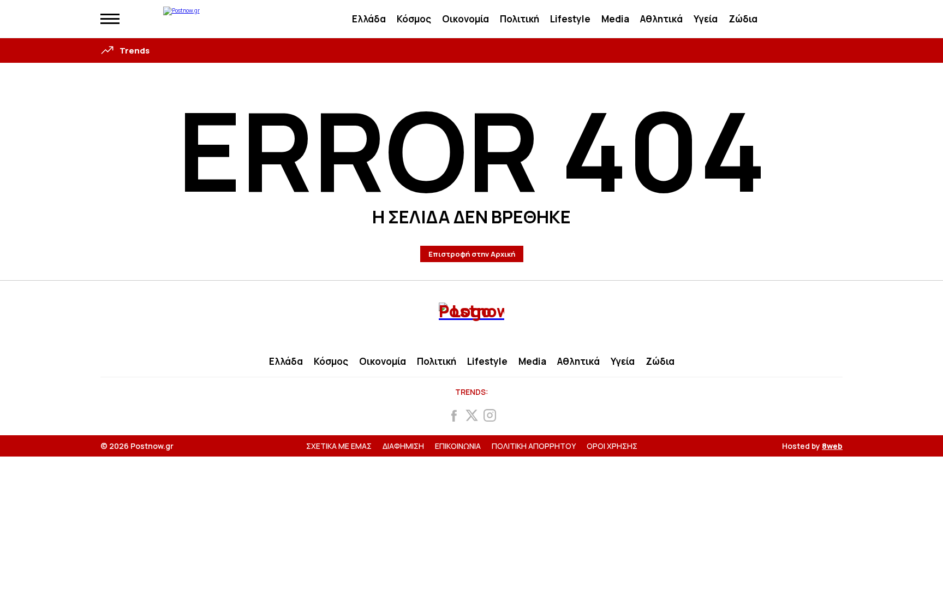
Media (615, 19)
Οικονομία (465, 19)
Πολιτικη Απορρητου (534, 446)
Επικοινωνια (458, 446)
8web (832, 446)
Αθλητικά (661, 19)
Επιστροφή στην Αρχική (471, 254)
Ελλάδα (369, 19)
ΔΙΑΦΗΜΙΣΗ (403, 446)
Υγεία (706, 19)
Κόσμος (414, 19)
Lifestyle (570, 19)
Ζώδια (743, 19)
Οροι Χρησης (612, 446)
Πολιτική (519, 19)
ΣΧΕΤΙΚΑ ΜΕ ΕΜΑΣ (339, 446)
